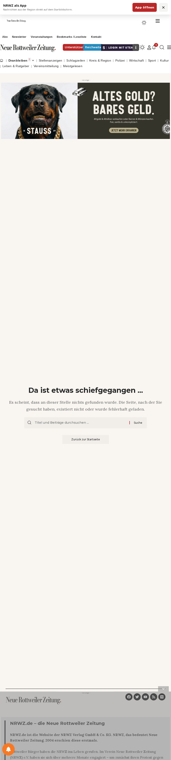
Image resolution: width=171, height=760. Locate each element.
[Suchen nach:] (80, 422)
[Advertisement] (85, 727)
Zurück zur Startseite (85, 439)
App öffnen (144, 7)
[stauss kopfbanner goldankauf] (85, 110)
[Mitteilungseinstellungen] (8, 749)
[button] (149, 47)
